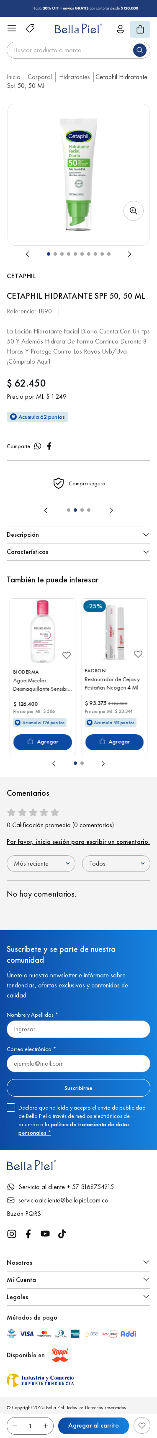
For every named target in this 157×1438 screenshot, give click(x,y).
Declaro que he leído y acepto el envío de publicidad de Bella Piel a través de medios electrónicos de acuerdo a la (82, 1120)
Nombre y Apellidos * (32, 1014)
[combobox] (78, 50)
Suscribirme (78, 1088)
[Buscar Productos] (141, 50)
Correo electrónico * (31, 1049)
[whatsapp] (37, 446)
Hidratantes (74, 76)
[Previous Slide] (46, 510)
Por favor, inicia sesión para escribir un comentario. (78, 841)
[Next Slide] (111, 510)
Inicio (14, 76)
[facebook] (49, 446)
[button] (78, 174)
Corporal (40, 76)
